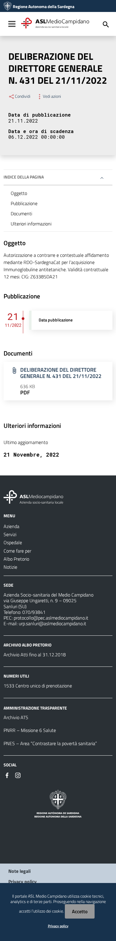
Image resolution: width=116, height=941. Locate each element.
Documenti (21, 213)
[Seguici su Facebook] (7, 774)
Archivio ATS (16, 717)
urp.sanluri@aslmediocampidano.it (52, 623)
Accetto (79, 911)
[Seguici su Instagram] (17, 774)
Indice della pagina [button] (24, 177)
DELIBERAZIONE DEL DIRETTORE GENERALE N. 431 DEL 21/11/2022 (60, 373)
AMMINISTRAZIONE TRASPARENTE (35, 707)
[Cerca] (105, 24)
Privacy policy (22, 881)
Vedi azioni (52, 96)
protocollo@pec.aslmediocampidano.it (51, 617)
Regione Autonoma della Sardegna (43, 6)
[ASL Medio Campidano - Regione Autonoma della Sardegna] (34, 496)
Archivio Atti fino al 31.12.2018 (35, 654)
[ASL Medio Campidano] (8, 6)
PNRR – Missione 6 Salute (30, 730)
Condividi (22, 96)
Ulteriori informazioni (31, 223)
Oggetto (19, 193)
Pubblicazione (24, 203)
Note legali (19, 871)
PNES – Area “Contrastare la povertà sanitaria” (50, 743)
